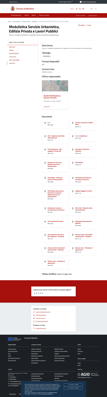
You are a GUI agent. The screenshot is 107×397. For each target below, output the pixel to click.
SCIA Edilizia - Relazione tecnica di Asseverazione (55, 179)
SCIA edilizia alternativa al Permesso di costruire (83, 179)
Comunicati (80, 351)
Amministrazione (17, 21)
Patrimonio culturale (80, 15)
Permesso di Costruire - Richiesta (82, 150)
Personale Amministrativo (14, 358)
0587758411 (13, 377)
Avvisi (79, 353)
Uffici (9, 353)
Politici (9, 356)
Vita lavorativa (34, 363)
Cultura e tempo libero (59, 358)
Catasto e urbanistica (36, 349)
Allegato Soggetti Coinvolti (83, 191)
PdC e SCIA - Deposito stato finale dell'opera (83, 209)
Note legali (56, 378)
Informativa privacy (58, 376)
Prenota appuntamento (65, 2)
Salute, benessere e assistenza (38, 360)
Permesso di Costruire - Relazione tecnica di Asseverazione (55, 164)
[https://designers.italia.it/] (88, 374)
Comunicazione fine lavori (55, 221)
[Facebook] (76, 9)
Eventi (79, 365)
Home (9, 21)
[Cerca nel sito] (96, 8)
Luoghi (79, 363)
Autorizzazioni (34, 353)
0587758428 (13, 379)
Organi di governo (12, 349)
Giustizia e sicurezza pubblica (61, 351)
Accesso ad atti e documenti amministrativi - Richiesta (84, 236)
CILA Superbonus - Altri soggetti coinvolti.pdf (55, 150)
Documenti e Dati (26, 21)
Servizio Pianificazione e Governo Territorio (52, 96)
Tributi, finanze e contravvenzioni (62, 356)
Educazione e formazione (37, 356)
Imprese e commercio (59, 360)
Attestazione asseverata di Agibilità (83, 222)
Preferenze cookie (53, 392)
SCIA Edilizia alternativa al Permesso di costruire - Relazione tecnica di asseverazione (56, 194)
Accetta (74, 388)
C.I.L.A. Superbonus (81, 136)
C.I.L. (49, 123)
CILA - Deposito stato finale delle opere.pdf (56, 137)
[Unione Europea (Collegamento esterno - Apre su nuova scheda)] (15, 339)
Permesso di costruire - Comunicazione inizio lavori (56, 209)
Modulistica (34, 21)
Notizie (79, 349)
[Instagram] (82, 9)
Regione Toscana (13, 2)
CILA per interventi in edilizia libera (84, 124)
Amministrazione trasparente (61, 374)
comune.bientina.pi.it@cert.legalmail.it (19, 383)
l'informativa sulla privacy (47, 394)
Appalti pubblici (34, 358)
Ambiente (56, 353)
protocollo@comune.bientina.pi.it (18, 381)
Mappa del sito (12, 394)
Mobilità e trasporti (58, 349)
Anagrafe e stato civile (36, 351)
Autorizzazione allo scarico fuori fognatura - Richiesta (56, 236)
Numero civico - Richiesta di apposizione (83, 249)
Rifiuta (74, 385)
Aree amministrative (13, 351)
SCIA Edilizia (79, 162)
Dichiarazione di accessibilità (60, 380)
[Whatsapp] (79, 9)
